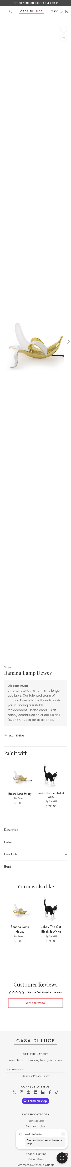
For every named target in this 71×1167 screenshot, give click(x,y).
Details (8, 842)
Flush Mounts (35, 1120)
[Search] (10, 11)
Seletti (8, 667)
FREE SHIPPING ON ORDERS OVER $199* (35, 3)
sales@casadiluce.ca (23, 715)
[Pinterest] (28, 1092)
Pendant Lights (35, 1126)
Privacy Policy (41, 1076)
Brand (7, 866)
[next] (68, 341)
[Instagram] (21, 1092)
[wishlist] (61, 11)
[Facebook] (50, 1092)
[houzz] (42, 1092)
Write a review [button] (35, 1003)
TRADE (54, 11)
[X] (14, 1092)
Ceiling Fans (35, 1159)
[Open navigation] (4, 11)
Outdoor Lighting (35, 1154)
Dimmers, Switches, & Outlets (35, 1164)
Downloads (10, 854)
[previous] (3, 341)
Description (11, 830)
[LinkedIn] (35, 1092)
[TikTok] (57, 1092)
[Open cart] (66, 11)
